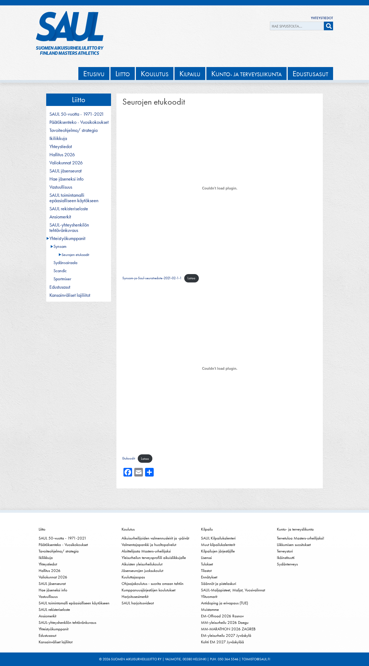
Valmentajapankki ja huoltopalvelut (149, 544)
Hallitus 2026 (62, 154)
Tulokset (207, 564)
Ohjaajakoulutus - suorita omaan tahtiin (152, 583)
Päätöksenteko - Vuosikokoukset (79, 122)
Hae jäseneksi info (66, 179)
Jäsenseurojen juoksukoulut (142, 570)
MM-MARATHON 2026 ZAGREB (228, 629)
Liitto (78, 99)
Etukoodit (128, 458)
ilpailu (189, 73)
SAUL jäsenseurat (65, 171)
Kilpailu (207, 529)
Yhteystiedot (322, 18)
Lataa (191, 278)
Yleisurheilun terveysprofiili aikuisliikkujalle (154, 557)
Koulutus (128, 529)
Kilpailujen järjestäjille (218, 551)
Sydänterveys (287, 564)
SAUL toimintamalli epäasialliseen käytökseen (73, 197)
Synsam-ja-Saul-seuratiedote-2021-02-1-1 (152, 278)
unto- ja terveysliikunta (246, 73)
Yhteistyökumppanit (67, 238)
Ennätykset (209, 577)
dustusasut (310, 73)
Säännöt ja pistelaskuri (218, 583)
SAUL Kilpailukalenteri (218, 538)
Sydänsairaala (65, 262)
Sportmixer (62, 279)
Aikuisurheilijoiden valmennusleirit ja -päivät (155, 538)
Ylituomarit (209, 596)
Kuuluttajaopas (133, 577)
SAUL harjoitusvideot (138, 603)
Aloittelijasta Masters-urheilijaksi (146, 551)
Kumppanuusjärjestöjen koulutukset (148, 590)
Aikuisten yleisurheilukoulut (142, 564)
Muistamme (210, 609)
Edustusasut (59, 287)
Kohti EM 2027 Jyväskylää (222, 642)
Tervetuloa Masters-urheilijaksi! (300, 538)
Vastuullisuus (60, 187)
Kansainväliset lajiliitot (69, 295)
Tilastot (206, 570)
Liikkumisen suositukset (294, 544)
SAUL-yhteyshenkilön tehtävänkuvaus (69, 227)
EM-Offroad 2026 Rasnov (222, 616)
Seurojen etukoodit (75, 254)
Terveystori (285, 551)
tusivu (94, 73)
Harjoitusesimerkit (135, 596)
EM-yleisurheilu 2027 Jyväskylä (226, 635)
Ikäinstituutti (285, 557)
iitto (122, 73)
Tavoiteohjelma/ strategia (73, 130)
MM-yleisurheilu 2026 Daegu (225, 622)
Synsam (59, 246)
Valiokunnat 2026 (66, 162)
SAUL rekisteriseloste (68, 208)
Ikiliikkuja (58, 138)
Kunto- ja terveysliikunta (295, 529)
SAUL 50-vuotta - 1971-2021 (76, 114)
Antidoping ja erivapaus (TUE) (224, 603)
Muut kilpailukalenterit (218, 544)
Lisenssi (206, 557)
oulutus (155, 73)
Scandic (60, 271)
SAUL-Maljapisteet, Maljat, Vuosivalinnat (233, 590)
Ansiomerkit (60, 216)
